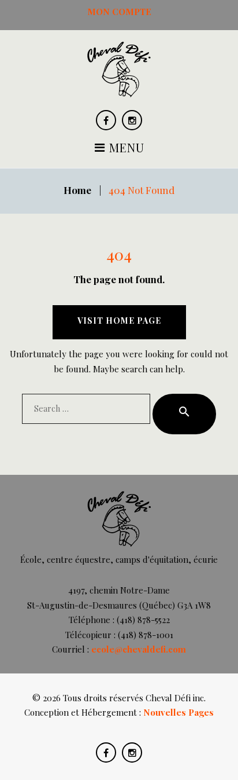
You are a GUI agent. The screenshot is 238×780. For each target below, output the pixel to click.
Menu (125, 148)
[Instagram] (132, 120)
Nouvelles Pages (178, 712)
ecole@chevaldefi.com (138, 649)
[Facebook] (106, 120)
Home (77, 190)
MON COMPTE (119, 11)
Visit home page (119, 320)
